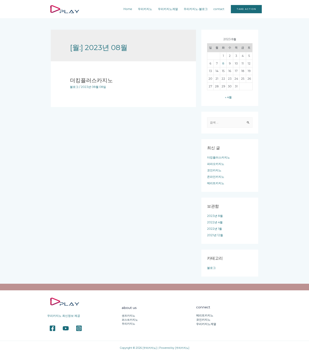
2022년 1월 (214, 228)
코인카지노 (214, 170)
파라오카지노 (215, 164)
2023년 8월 (215, 216)
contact (218, 9)
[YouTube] (65, 328)
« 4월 (228, 97)
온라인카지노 (215, 176)
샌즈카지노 (128, 315)
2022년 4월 (215, 222)
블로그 (74, 87)
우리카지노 (145, 9)
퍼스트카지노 (130, 319)
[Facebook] (52, 328)
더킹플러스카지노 (91, 80)
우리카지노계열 (168, 9)
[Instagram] (79, 328)
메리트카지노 (215, 183)
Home (127, 9)
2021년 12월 (215, 235)
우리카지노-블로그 (196, 9)
